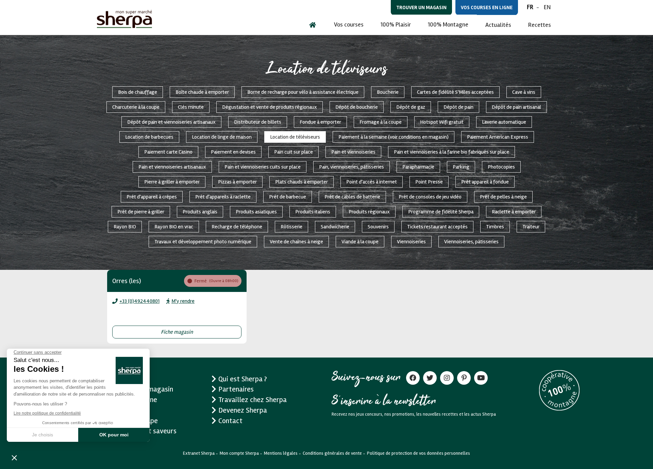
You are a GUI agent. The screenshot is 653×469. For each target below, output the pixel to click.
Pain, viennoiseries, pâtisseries (351, 166)
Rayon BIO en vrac (173, 226)
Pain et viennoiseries (353, 152)
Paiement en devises (233, 152)
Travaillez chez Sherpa (252, 399)
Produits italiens (312, 211)
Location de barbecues (149, 137)
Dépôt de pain (458, 107)
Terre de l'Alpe (136, 420)
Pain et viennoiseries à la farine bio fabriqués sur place (451, 152)
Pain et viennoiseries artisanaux (172, 166)
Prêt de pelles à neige (503, 196)
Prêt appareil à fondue (485, 181)
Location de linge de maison (222, 137)
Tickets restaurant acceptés (437, 226)
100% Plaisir (396, 24)
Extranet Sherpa (199, 453)
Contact (230, 420)
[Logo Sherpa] (124, 19)
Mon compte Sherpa (239, 453)
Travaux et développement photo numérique (202, 241)
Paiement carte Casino (168, 152)
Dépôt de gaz (410, 107)
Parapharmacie (418, 166)
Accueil (125, 379)
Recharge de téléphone (237, 226)
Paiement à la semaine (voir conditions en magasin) (393, 137)
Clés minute (191, 107)
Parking (461, 166)
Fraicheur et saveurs (145, 431)
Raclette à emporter (514, 211)
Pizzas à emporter (237, 181)
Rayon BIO (125, 226)
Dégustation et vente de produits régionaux (269, 107)
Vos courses (349, 24)
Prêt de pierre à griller (140, 211)
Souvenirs (378, 226)
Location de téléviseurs (295, 137)
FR (530, 7)
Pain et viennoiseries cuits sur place (262, 166)
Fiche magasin (177, 332)
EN (547, 7)
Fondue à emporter (320, 122)
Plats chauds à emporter (301, 181)
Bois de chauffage (137, 92)
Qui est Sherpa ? (242, 379)
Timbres (495, 226)
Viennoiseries (411, 241)
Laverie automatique (504, 122)
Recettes (539, 25)
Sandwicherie (335, 226)
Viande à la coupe (360, 241)
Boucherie (388, 92)
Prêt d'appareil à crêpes (152, 196)
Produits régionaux (369, 211)
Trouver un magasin (421, 7)
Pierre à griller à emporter (172, 181)
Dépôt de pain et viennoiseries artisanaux (171, 122)
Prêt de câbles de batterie (352, 196)
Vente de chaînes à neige (296, 241)
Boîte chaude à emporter (202, 92)
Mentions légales (281, 453)
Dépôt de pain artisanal (516, 107)
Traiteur (530, 226)
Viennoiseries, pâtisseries (471, 241)
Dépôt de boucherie (356, 107)
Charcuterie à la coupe (136, 107)
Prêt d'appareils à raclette (223, 196)
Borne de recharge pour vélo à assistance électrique (302, 92)
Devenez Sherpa (242, 410)
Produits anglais (200, 211)
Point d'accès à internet (371, 181)
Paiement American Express (497, 137)
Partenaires (236, 389)
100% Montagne (448, 24)
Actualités (498, 25)
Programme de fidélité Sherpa (440, 211)
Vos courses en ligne (487, 7)
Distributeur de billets (257, 122)
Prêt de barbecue (287, 196)
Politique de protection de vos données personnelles (418, 453)
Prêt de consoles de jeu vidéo (430, 196)
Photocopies (501, 166)
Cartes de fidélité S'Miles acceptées (455, 92)
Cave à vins (523, 92)
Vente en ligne (135, 399)
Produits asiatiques (256, 211)
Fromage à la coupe (380, 122)
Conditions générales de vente (332, 453)
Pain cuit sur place (293, 152)
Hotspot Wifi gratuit (442, 122)
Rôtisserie (291, 226)
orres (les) (126, 281)
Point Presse (429, 181)
